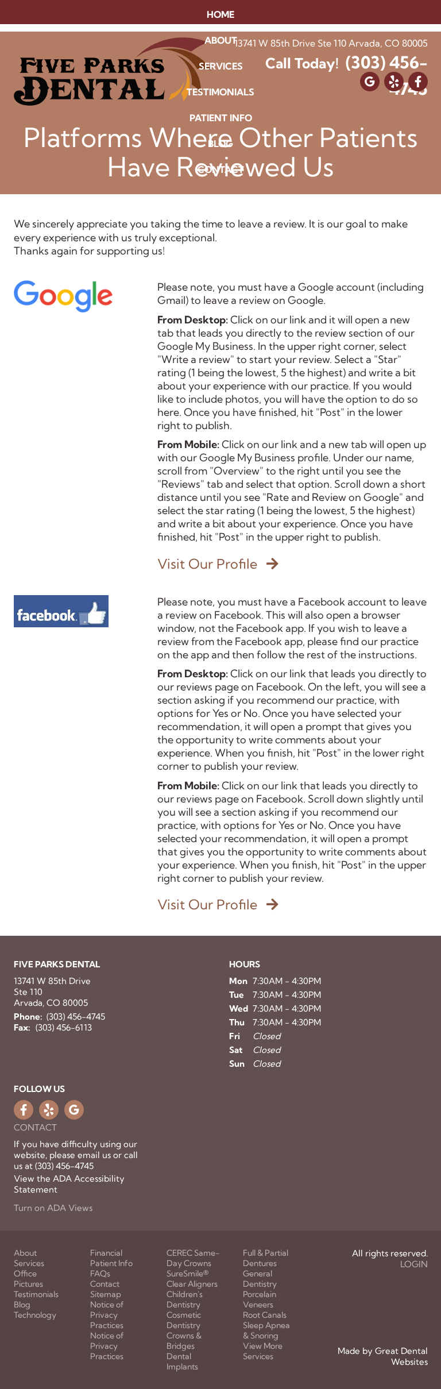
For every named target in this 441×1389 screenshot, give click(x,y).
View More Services (263, 1351)
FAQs (100, 1273)
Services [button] (221, 66)
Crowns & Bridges (184, 1340)
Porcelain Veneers (259, 1299)
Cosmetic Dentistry (184, 1320)
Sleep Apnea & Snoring (266, 1330)
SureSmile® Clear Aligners (192, 1278)
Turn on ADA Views (53, 1207)
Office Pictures (28, 1278)
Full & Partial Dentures (265, 1258)
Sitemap (105, 1294)
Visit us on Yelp (49, 1110)
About (25, 1253)
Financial (106, 1253)
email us (94, 1154)
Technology (35, 1315)
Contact (221, 169)
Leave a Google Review (74, 1110)
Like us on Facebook (23, 1110)
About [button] (220, 40)
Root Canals (265, 1315)
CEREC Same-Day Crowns (193, 1258)
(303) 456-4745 (76, 1016)
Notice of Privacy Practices (107, 1314)
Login (414, 1264)
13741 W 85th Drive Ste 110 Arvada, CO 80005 (52, 991)
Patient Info (111, 1263)
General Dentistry (260, 1278)
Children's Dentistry (185, 1299)
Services (29, 1263)
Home (220, 14)
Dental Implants (182, 1361)
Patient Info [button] (220, 118)
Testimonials (220, 92)
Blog (220, 143)
